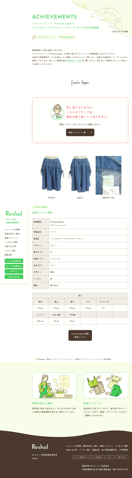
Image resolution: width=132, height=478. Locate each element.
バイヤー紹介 (10, 250)
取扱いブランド (11, 238)
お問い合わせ (14, 276)
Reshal (14, 213)
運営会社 (8, 254)
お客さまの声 (10, 246)
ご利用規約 (123, 449)
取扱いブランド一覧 (77, 132)
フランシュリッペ (47, 37)
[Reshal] (40, 446)
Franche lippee (68, 37)
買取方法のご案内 (12, 233)
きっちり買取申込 (14, 266)
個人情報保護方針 (109, 449)
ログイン (14, 271)
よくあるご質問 (11, 242)
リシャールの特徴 (12, 229)
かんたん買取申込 (14, 261)
